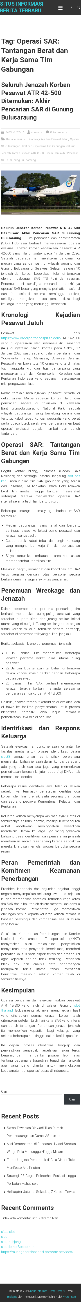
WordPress (69, 1296)
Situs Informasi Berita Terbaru (47, 1291)
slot (4, 1237)
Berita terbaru (14, 139)
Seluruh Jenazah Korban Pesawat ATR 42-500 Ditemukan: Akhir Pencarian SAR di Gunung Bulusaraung (37, 101)
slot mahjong (11, 1242)
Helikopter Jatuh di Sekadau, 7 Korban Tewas (41, 1192)
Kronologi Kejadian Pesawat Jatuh (48, 139)
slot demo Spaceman (17, 1247)
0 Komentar (57, 132)
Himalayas (10, 1296)
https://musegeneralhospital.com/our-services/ (37, 1252)
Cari (4, 1091)
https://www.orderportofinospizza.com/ (31, 338)
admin (35, 132)
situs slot (8, 1232)
